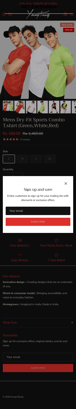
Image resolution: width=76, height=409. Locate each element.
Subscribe (38, 221)
